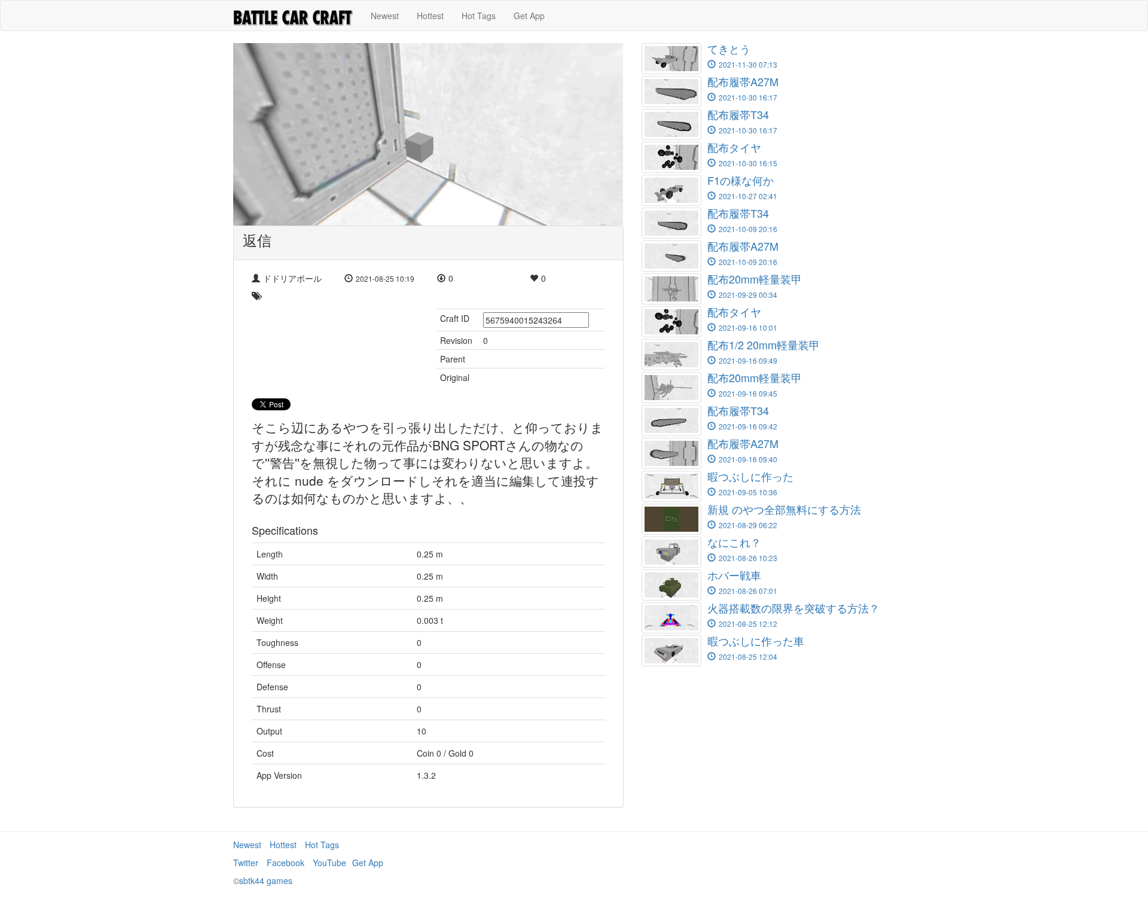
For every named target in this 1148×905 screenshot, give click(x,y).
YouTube (329, 863)
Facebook (285, 863)
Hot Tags (479, 16)
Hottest (430, 16)
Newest (385, 16)
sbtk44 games (265, 880)
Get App (529, 16)
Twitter (245, 863)
